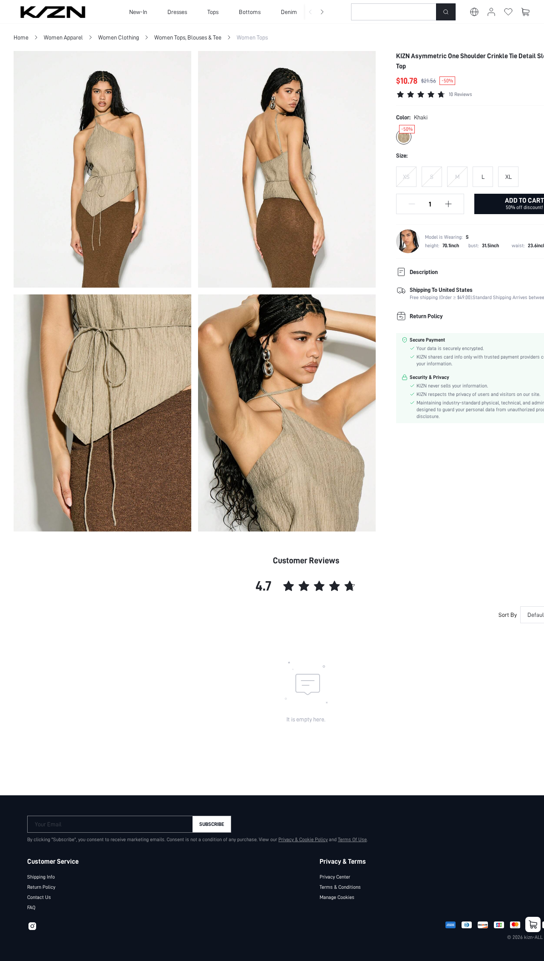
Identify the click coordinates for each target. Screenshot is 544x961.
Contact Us (39, 897)
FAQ (31, 907)
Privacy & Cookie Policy (303, 839)
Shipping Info (41, 877)
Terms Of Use (352, 839)
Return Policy (41, 887)
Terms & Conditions (340, 887)
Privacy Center (335, 877)
